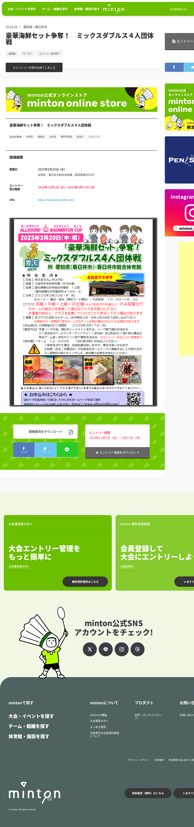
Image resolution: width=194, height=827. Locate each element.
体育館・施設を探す (29, 736)
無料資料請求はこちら (85, 581)
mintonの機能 (98, 715)
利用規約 (159, 760)
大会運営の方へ (99, 721)
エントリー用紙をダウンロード (119, 452)
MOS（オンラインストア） (148, 716)
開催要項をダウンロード (45, 431)
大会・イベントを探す (31, 716)
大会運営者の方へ (179, 9)
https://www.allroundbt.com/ (56, 200)
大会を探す (127, 566)
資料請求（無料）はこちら (148, 793)
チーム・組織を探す (29, 726)
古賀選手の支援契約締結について (104, 734)
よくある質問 (98, 727)
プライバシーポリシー (138, 760)
